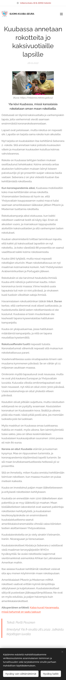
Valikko (61, 14)
